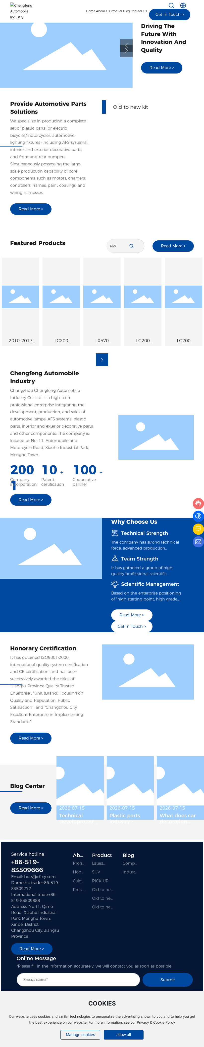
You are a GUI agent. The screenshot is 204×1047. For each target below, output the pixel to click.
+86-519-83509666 (27, 866)
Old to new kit (130, 112)
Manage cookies (80, 1035)
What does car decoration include (178, 821)
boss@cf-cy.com (40, 876)
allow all (123, 1035)
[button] (126, 51)
